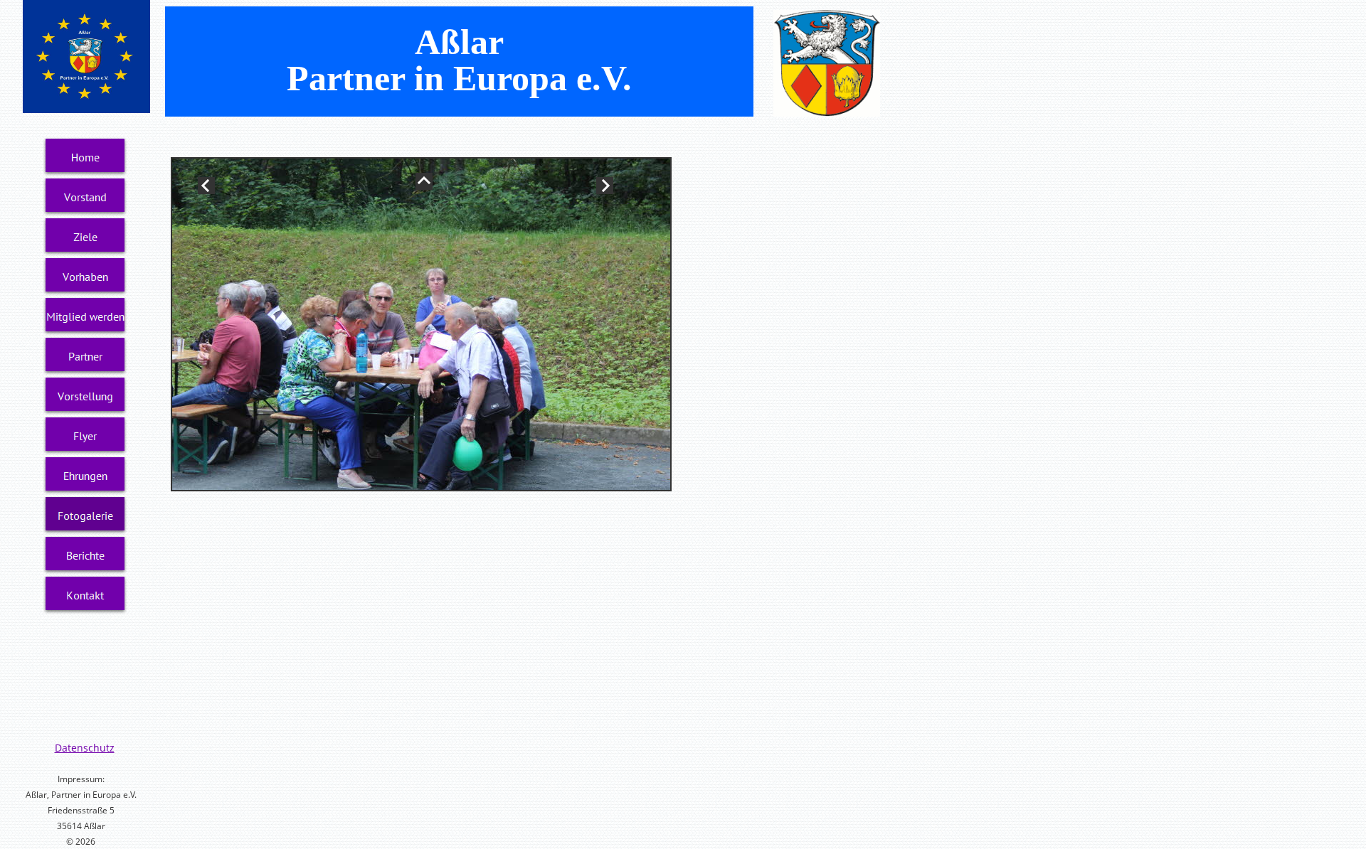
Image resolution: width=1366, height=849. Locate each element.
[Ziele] (85, 237)
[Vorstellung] (85, 396)
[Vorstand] (85, 197)
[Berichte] (85, 555)
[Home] (85, 157)
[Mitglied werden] (85, 316)
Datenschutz (85, 747)
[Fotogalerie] (85, 515)
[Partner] (85, 356)
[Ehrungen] (85, 476)
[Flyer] (85, 436)
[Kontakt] (85, 595)
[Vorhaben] (85, 277)
